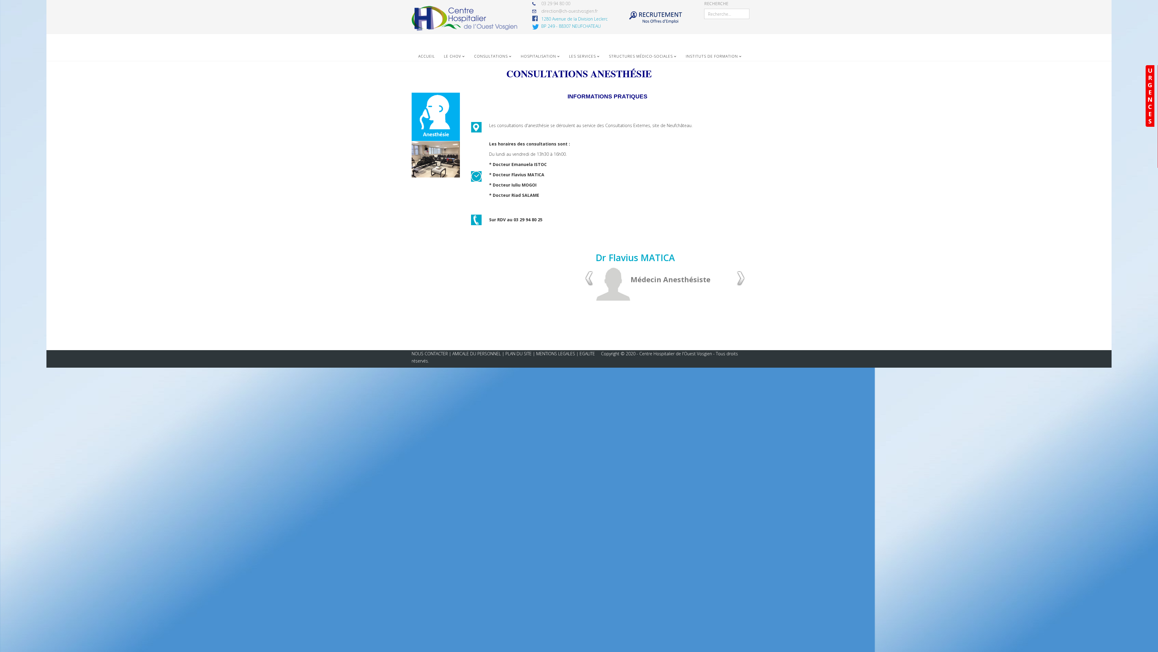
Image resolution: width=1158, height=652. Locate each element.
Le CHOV (452, 56)
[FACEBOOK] (536, 18)
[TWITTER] (536, 27)
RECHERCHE (716, 3)
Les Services (582, 56)
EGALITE (587, 353)
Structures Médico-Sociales (641, 56)
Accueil (426, 56)
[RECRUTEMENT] (655, 18)
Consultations (491, 56)
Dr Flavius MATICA (635, 257)
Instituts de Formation (712, 56)
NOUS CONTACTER (430, 353)
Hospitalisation (538, 56)
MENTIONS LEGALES (555, 353)
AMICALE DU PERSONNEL (477, 353)
